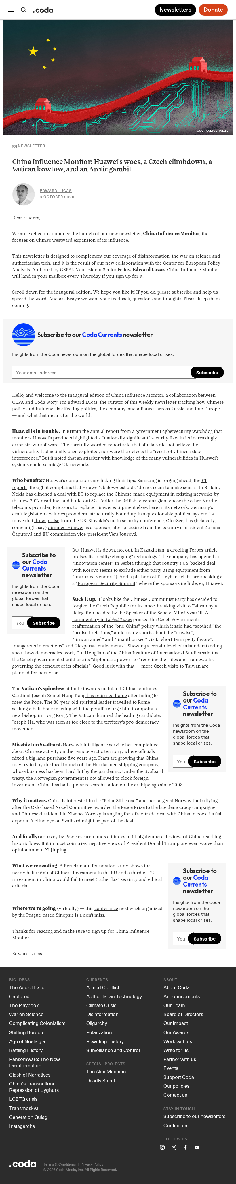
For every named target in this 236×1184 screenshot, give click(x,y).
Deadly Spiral (100, 1080)
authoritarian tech (31, 263)
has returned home (106, 696)
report (112, 431)
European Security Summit (106, 583)
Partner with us (179, 1059)
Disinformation (102, 1014)
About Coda (176, 987)
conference (106, 909)
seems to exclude (118, 570)
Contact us (175, 1094)
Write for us (176, 1050)
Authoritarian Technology (114, 996)
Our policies (176, 1085)
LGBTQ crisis (23, 1098)
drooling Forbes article (194, 550)
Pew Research (79, 837)
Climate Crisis (101, 1005)
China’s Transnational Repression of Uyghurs (34, 1087)
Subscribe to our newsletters (194, 1116)
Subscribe (207, 372)
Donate (213, 10)
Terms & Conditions (59, 1164)
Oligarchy (96, 1023)
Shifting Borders (26, 1032)
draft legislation (28, 514)
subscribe (181, 292)
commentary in (102, 620)
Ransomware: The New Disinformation (34, 1062)
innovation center (93, 563)
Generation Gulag (28, 1117)
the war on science (191, 256)
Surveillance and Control (113, 1050)
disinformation (153, 256)
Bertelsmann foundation (89, 866)
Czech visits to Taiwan (177, 666)
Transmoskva (24, 1108)
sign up (123, 276)
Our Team (174, 1005)
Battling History (26, 1050)
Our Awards (176, 1032)
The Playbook (24, 1005)
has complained (142, 745)
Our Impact (175, 1023)
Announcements (181, 996)
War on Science (26, 1014)
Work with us (177, 1041)
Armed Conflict (102, 987)
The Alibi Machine (106, 1071)
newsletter (31, 146)
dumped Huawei (65, 528)
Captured (19, 996)
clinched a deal (50, 494)
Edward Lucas (56, 191)
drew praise (46, 521)
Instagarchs (22, 1126)
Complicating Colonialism (37, 1023)
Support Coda (178, 1077)
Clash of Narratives (29, 1074)
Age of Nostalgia (27, 1041)
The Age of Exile (26, 987)
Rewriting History (105, 1041)
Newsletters (175, 10)
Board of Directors (183, 1014)
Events (170, 1068)
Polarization (99, 1032)
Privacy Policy (92, 1164)
